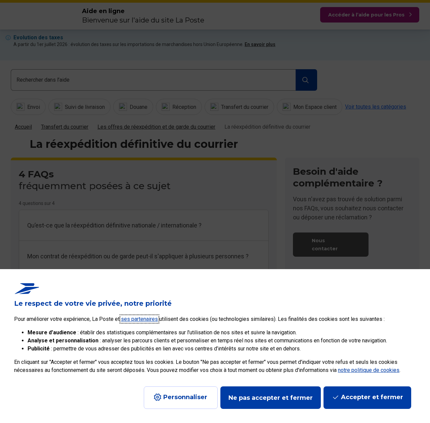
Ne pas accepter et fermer (270, 397)
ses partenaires (139, 319)
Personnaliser (185, 397)
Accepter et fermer (372, 397)
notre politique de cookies (368, 370)
